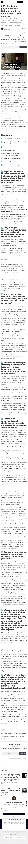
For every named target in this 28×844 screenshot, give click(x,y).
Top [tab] (2, 770)
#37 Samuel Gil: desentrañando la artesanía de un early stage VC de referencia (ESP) (10, 790)
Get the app (20, 837)
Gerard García (17, 36)
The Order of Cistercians (7, 86)
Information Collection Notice (18, 823)
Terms (24, 833)
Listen (25, 28)
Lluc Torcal (4, 73)
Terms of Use (21, 822)
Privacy (20, 833)
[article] (14, 779)
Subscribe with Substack (15, 819)
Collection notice (14, 834)
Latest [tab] (6, 770)
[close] (24, 797)
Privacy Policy (15, 825)
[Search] (25, 770)
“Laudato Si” (18, 542)
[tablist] (4, 770)
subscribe (11, 736)
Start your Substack (10, 837)
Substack (7, 841)
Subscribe (20, 2)
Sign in (25, 2)
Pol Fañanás (7, 28)
